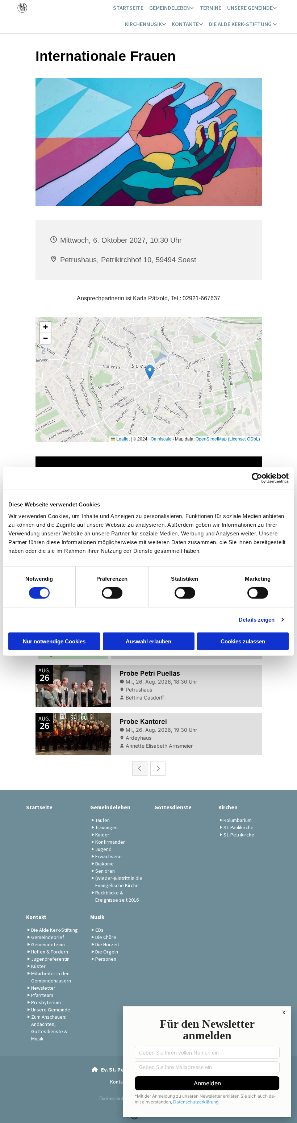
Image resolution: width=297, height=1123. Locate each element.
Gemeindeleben (169, 7)
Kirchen (228, 807)
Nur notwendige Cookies (54, 641)
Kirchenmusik (143, 24)
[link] (171, 8)
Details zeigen (257, 620)
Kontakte (185, 24)
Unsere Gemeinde (250, 7)
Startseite (128, 7)
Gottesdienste (173, 807)
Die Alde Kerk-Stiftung (241, 24)
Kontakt (36, 917)
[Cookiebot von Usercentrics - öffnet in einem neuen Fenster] (257, 478)
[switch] (112, 593)
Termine (210, 7)
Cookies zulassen (243, 641)
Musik (97, 917)
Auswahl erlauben (148, 641)
